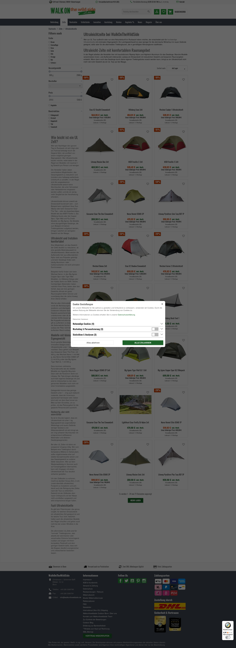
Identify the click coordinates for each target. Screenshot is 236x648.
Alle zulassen (142, 342)
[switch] (227, 637)
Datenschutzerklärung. (126, 314)
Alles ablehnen (93, 342)
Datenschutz (76, 319)
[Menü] (232, 622)
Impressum (84, 319)
